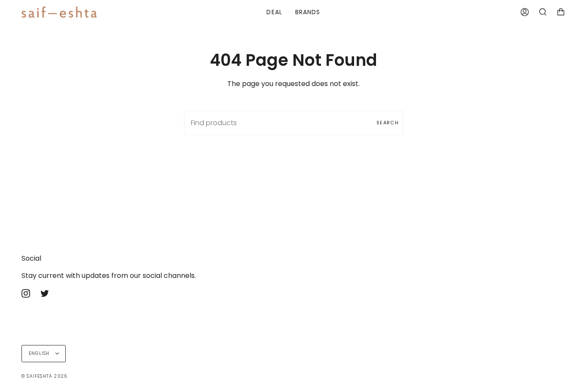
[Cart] (561, 12)
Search (387, 122)
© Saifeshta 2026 (44, 376)
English (40, 353)
